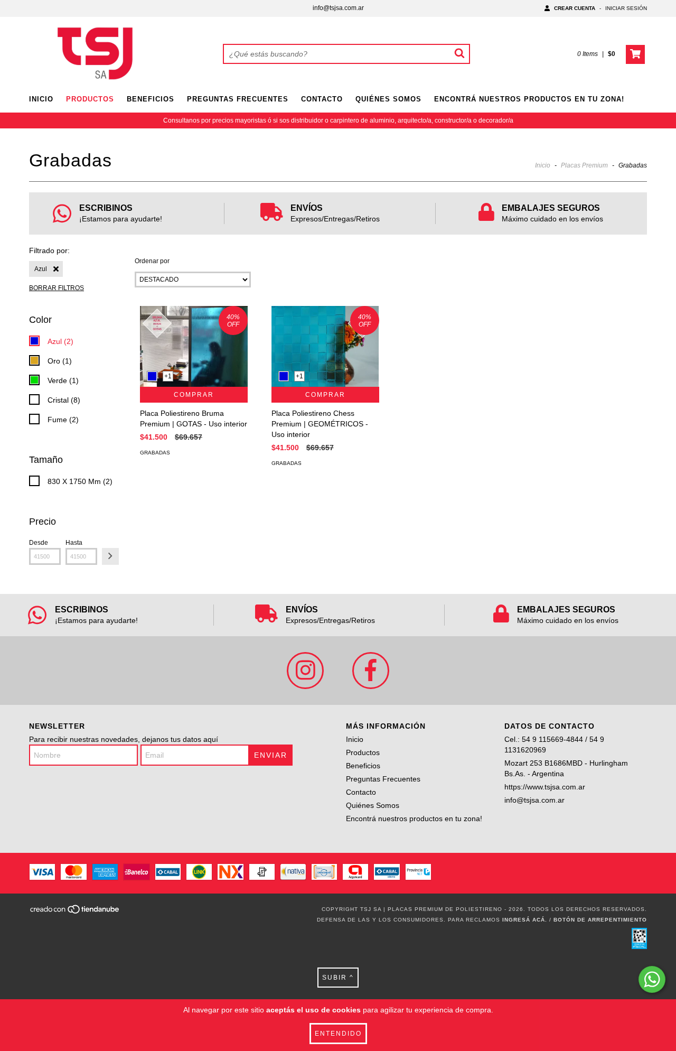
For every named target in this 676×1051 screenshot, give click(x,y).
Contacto (322, 99)
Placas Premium (584, 165)
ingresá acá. (524, 920)
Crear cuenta (574, 8)
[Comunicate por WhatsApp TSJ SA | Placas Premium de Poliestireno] (652, 979)
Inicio (41, 99)
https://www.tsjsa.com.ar (544, 787)
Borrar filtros (56, 288)
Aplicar (110, 556)
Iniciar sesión (626, 8)
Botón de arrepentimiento (600, 920)
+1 (168, 376)
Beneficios (150, 99)
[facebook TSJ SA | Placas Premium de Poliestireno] (370, 670)
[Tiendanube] (75, 912)
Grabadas (155, 452)
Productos (90, 99)
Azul (40, 269)
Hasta (73, 542)
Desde (38, 542)
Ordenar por (152, 261)
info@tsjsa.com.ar (338, 8)
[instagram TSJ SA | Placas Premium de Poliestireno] (305, 670)
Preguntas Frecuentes (237, 99)
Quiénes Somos (388, 99)
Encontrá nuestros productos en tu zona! (529, 99)
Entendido (338, 1033)
